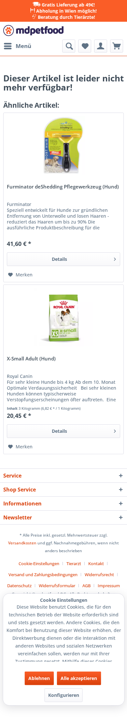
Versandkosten (22, 543)
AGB (86, 585)
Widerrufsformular (57, 585)
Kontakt (96, 563)
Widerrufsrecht (99, 574)
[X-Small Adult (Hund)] (63, 317)
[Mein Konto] (100, 46)
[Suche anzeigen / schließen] (68, 46)
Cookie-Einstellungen (39, 563)
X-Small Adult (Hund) (31, 359)
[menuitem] (17, 46)
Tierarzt (73, 563)
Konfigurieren (63, 695)
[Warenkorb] (116, 46)
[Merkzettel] (84, 46)
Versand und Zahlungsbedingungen (43, 574)
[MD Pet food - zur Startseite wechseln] (33, 30)
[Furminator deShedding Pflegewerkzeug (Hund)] (63, 145)
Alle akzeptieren (79, 678)
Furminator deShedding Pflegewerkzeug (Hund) (63, 187)
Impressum (109, 585)
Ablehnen (39, 678)
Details (59, 259)
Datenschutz (19, 585)
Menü (23, 46)
